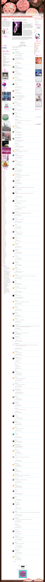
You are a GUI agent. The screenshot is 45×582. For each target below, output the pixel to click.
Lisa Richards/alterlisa (17, 389)
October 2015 (3, 190)
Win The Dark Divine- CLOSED (19, 19)
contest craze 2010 (16, 47)
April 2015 (3, 195)
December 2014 (3, 199)
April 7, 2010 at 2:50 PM (18, 68)
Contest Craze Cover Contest (7, 279)
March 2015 (3, 196)
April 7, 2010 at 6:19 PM (18, 209)
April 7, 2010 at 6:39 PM (18, 215)
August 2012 (3, 224)
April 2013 (3, 217)
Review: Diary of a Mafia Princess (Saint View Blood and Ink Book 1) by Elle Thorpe (6, 54)
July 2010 (3, 247)
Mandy (15, 125)
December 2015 (3, 188)
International (5, 283)
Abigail (15, 294)
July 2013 (3, 214)
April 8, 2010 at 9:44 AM (18, 334)
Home (3, 16)
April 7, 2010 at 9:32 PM (18, 259)
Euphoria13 (16, 249)
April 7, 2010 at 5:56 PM (18, 203)
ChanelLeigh (16, 243)
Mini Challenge (5, 284)
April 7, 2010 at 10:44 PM (18, 272)
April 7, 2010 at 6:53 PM (18, 222)
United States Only (6, 290)
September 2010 (3, 245)
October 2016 (3, 179)
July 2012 (3, 225)
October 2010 (3, 244)
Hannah (15, 312)
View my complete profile (4, 35)
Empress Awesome (16, 324)
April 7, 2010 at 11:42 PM (18, 284)
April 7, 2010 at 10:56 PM (18, 278)
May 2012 (3, 227)
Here (5, 26)
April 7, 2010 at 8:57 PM (18, 253)
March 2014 (3, 207)
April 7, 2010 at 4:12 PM (18, 147)
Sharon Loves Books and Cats (6, 58)
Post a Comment (14, 561)
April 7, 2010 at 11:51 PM (18, 292)
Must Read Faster (5, 56)
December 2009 (3, 253)
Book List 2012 (3, 91)
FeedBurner (40, 28)
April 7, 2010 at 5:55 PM (18, 197)
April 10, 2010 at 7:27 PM (18, 447)
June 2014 (3, 204)
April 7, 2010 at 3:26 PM (18, 110)
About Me (6, 16)
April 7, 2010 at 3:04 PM (18, 93)
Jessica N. (16, 274)
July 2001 (3, 264)
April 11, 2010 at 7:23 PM (18, 553)
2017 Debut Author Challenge (7, 275)
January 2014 (3, 209)
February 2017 (3, 175)
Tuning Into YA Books (17, 444)
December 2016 (3, 177)
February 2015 (3, 197)
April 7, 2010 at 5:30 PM (18, 171)
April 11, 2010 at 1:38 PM (18, 500)
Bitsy (15, 224)
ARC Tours (21, 16)
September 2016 (3, 180)
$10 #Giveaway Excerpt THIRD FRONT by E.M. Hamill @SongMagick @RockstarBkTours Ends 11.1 (6, 62)
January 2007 (3, 263)
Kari (24, 42)
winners (4, 293)
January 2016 (3, 187)
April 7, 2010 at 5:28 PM (18, 165)
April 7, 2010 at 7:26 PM (18, 228)
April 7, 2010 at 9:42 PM (18, 265)
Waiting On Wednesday (6, 291)
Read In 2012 (5, 286)
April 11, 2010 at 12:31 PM (18, 487)
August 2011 (3, 235)
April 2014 (3, 206)
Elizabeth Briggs (16, 149)
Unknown (16, 300)
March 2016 (3, 185)
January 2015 (3, 198)
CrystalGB (16, 351)
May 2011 (3, 238)
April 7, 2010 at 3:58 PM (18, 135)
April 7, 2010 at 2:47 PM (18, 63)
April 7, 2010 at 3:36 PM (18, 123)
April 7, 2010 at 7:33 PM (18, 234)
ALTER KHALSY (4, 59)
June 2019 (3, 170)
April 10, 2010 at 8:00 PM (18, 461)
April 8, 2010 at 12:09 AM (18, 298)
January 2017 (3, 176)
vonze (15, 230)
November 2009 (3, 254)
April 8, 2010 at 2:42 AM (18, 304)
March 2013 (3, 218)
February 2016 (3, 186)
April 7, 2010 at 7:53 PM (18, 241)
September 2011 (3, 234)
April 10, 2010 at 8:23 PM (18, 466)
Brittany (15, 65)
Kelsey (15, 112)
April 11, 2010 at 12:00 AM (18, 476)
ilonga (15, 468)
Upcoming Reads (16, 16)
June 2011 (3, 237)
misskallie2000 (16, 343)
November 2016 (3, 178)
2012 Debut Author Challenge (7, 268)
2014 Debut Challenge (6, 273)
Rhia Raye (16, 463)
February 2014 (3, 208)
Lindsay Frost (16, 502)
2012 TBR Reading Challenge (7, 271)
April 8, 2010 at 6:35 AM (18, 316)
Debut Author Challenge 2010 (7, 282)
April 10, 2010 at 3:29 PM (18, 442)
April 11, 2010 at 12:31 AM (18, 482)
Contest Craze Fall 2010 (6, 280)
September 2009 (3, 256)
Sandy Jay (16, 478)
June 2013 (3, 215)
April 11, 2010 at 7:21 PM (18, 547)
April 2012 (3, 228)
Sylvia (15, 199)
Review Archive (26, 16)
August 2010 (3, 246)
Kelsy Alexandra (16, 357)
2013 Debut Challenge (6, 272)
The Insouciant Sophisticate (17, 137)
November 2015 (3, 189)
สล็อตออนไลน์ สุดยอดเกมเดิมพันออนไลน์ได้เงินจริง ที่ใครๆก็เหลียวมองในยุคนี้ (6, 65)
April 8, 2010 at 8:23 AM (18, 322)
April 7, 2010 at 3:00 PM (18, 87)
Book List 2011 (3, 90)
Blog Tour (5, 276)
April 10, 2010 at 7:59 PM (18, 453)
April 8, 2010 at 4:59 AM (18, 310)
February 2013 (3, 219)
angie (15, 484)
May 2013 (3, 216)
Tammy (15, 331)
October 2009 (3, 255)
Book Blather (4, 64)
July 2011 (3, 236)
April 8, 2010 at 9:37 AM (18, 329)
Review (4, 287)
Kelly (15, 496)
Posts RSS (10, 16)
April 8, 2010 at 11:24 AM (18, 341)
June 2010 (3, 248)
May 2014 (3, 205)
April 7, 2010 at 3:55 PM (18, 128)
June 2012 (3, 226)
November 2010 (3, 243)
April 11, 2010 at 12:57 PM (18, 494)
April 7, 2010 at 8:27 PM (18, 247)
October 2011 (3, 233)
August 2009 (3, 257)
